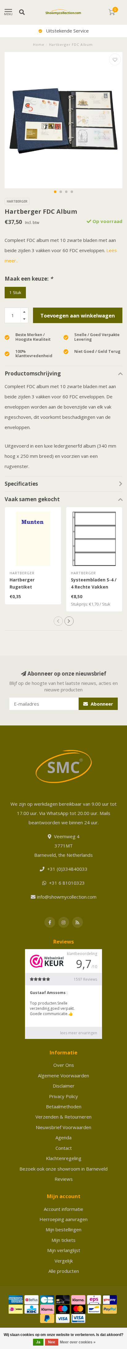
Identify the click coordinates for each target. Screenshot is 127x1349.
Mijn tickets (63, 1240)
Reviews (64, 1179)
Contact (63, 1148)
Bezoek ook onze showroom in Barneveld (63, 1169)
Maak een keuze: (29, 278)
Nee (51, 1342)
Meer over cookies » (78, 1342)
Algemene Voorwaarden (63, 1075)
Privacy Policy (63, 1096)
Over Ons (63, 1065)
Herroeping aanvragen (63, 1219)
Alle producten (63, 1271)
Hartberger (17, 201)
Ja (38, 1342)
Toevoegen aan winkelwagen (77, 315)
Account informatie (63, 1209)
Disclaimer (64, 1086)
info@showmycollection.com (66, 897)
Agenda (63, 1137)
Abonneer (101, 704)
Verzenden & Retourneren (63, 1117)
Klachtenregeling (63, 1158)
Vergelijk (64, 1261)
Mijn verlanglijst (63, 1250)
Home (38, 44)
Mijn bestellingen (63, 1229)
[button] (55, 192)
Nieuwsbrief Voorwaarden (63, 1127)
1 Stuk (15, 292)
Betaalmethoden (63, 1106)
